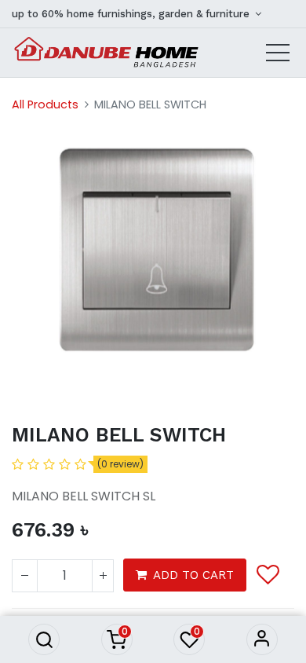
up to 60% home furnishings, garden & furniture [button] (132, 14)
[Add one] (103, 576)
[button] (44, 639)
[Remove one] (25, 576)
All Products (45, 104)
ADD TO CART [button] (193, 575)
